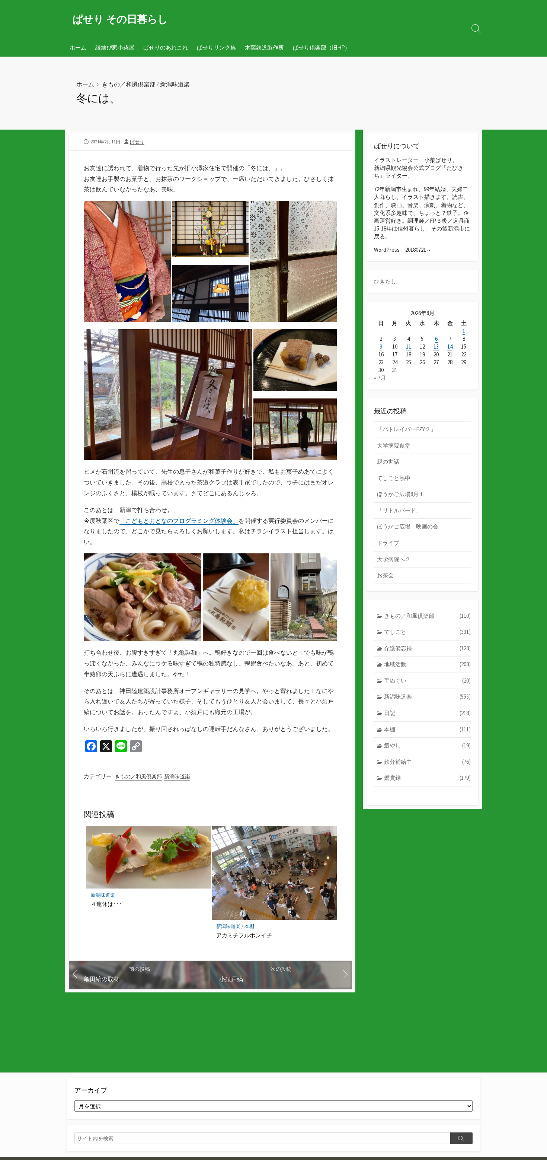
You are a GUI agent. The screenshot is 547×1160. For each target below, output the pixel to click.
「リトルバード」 (399, 510)
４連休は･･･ (106, 903)
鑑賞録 (427, 777)
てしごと (427, 631)
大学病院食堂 (393, 445)
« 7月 (380, 377)
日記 (427, 712)
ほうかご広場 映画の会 (407, 526)
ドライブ (388, 542)
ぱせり (137, 141)
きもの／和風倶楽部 (129, 84)
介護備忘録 (427, 648)
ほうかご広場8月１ (400, 494)
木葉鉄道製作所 (264, 47)
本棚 (249, 926)
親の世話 (388, 461)
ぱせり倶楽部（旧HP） (321, 47)
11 (408, 346)
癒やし (427, 745)
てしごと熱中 (393, 478)
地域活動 (427, 664)
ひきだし (385, 281)
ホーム (78, 47)
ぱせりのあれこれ (165, 47)
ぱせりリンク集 (216, 47)
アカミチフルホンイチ (244, 935)
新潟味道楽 (175, 84)
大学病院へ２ (393, 559)
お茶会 (385, 575)
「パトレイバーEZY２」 (406, 429)
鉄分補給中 (427, 761)
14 (449, 346)
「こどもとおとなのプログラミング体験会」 (179, 520)
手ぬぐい (427, 680)
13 (436, 346)
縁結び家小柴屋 (114, 47)
